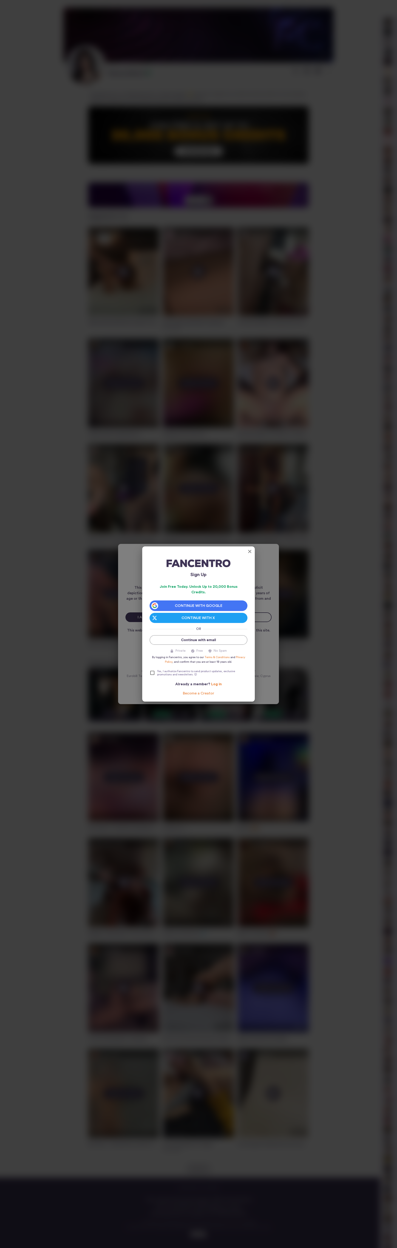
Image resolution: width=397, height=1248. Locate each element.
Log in (216, 684)
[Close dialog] (250, 551)
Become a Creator (198, 693)
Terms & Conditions (217, 657)
